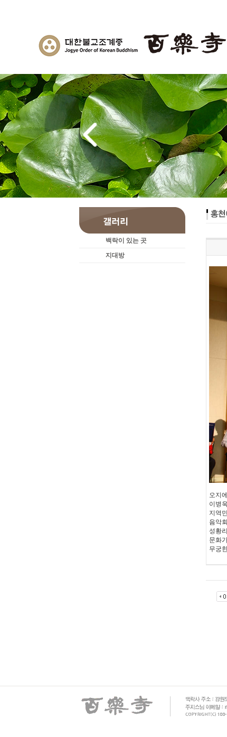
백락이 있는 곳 (126, 240)
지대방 (115, 255)
